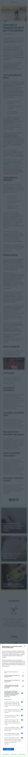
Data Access (14, 754)
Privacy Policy (22, 754)
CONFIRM (8, 749)
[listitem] (14, 672)
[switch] (22, 675)
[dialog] (14, 700)
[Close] (25, 646)
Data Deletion (6, 754)
